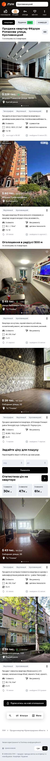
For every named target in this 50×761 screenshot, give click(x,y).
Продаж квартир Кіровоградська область (27, 730)
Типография (8, 111)
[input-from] (13, 463)
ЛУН (4, 730)
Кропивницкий (35, 111)
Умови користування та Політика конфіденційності (21, 742)
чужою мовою (10, 748)
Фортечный (21, 111)
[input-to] (37, 463)
